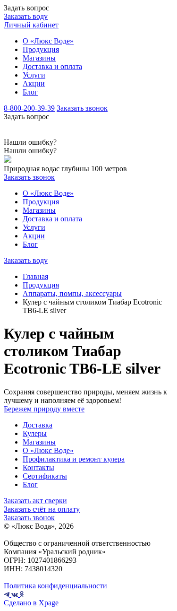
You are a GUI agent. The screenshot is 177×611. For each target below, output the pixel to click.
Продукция (41, 49)
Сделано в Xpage (31, 603)
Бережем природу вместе (44, 409)
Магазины (39, 58)
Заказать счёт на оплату (42, 509)
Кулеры (35, 433)
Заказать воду (26, 16)
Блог (30, 92)
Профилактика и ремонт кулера (74, 459)
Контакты (38, 467)
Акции (34, 83)
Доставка (37, 425)
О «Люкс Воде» (48, 41)
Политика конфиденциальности (55, 586)
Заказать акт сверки (35, 501)
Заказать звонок (82, 108)
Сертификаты (45, 476)
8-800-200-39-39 (29, 108)
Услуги (34, 75)
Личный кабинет (31, 25)
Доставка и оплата (52, 66)
